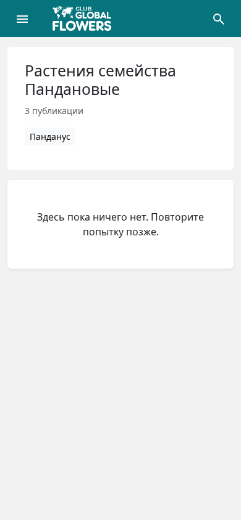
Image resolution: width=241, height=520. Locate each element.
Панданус (50, 136)
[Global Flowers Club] (86, 18)
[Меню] (22, 18)
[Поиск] (219, 18)
